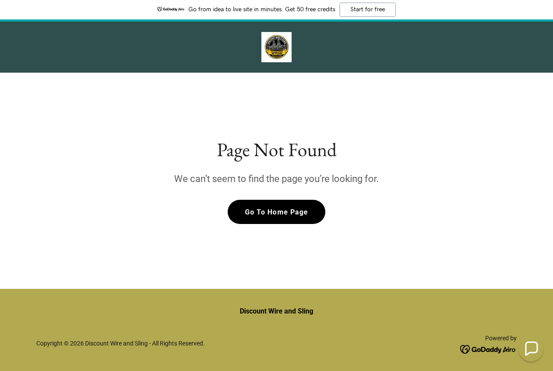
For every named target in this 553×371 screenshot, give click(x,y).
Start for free (367, 9)
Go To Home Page (276, 212)
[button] (530, 348)
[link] (276, 46)
